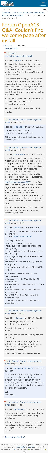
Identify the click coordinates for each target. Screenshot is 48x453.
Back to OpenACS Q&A (11, 47)
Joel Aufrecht (20, 154)
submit (31, 447)
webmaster (21, 447)
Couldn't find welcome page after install (18, 54)
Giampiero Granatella (24, 368)
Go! (44, 9)
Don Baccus (19, 409)
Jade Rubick (19, 127)
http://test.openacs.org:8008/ (18, 182)
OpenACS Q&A (16, 15)
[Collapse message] (5, 52)
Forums (5, 15)
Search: (21, 45)
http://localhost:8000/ (22, 236)
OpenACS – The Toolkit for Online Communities (23, 12)
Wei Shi (17, 60)
